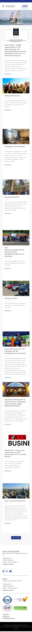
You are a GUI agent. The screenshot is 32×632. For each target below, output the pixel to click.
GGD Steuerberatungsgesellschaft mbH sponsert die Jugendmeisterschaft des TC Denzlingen (14, 252)
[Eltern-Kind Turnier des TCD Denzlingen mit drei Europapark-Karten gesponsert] (16, 339)
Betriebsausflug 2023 (11, 197)
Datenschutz (6, 616)
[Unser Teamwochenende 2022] (16, 491)
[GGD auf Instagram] (7, 571)
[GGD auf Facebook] (3, 571)
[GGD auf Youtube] (10, 571)
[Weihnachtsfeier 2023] (16, 85)
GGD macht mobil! (10, 298)
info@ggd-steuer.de (8, 564)
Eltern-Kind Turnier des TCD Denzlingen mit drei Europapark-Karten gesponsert (15, 351)
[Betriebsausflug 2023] (16, 187)
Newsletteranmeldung (9, 618)
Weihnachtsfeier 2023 (12, 96)
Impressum (6, 614)
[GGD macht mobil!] (16, 288)
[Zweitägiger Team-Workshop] (16, 136)
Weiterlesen (7, 74)
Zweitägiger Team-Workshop (14, 146)
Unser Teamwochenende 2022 (14, 501)
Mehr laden (16, 537)
